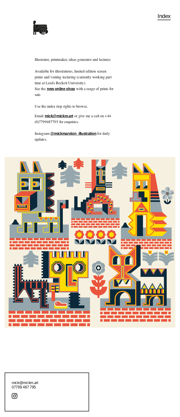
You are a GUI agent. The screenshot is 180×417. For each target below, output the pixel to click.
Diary (14, 342)
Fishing (136, 358)
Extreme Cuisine (83, 358)
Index (164, 16)
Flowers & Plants (144, 370)
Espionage (79, 347)
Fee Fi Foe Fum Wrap (147, 347)
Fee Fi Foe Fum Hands (149, 342)
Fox (133, 398)
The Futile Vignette (146, 415)
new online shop (61, 89)
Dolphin (16, 364)
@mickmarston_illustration (73, 133)
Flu (132, 375)
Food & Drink (141, 386)
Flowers (136, 364)
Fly (132, 381)
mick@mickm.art (59, 116)
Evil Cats (77, 353)
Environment (81, 342)
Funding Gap (140, 409)
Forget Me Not (141, 392)
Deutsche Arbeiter (24, 336)
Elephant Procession (87, 336)
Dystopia (17, 414)
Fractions (137, 403)
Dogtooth (17, 358)
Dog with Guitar (22, 353)
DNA (14, 347)
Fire (133, 353)
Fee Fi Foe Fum (143, 336)
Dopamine (18, 370)
